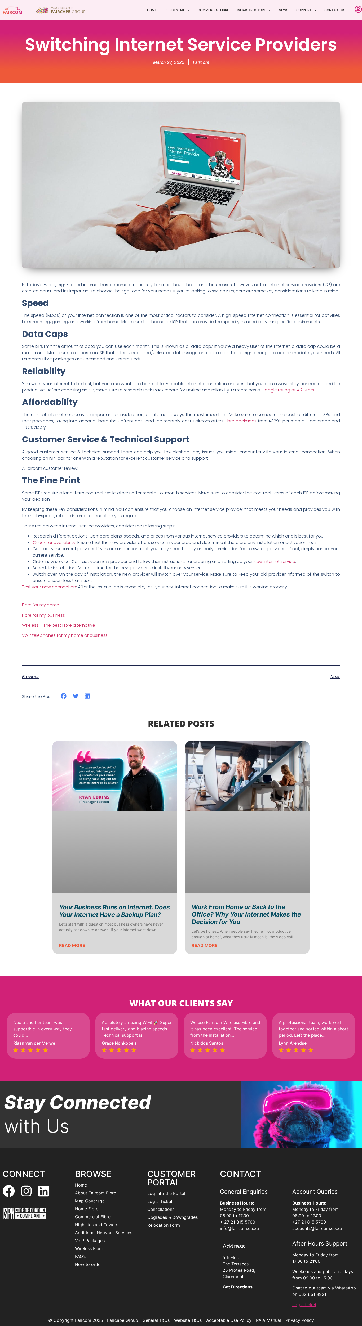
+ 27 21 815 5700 (237, 1222)
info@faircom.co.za (239, 1228)
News (283, 10)
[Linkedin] (44, 1191)
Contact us (334, 10)
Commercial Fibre (213, 10)
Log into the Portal (166, 1193)
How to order (88, 1264)
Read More (72, 945)
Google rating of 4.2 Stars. (288, 390)
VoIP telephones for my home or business (65, 635)
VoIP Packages (90, 1240)
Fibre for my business (43, 615)
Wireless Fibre (89, 1248)
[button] (64, 696)
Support (304, 10)
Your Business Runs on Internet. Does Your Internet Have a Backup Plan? (114, 911)
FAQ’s (80, 1256)
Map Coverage (90, 1200)
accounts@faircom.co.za (317, 1228)
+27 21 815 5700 (309, 1222)
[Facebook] (9, 1191)
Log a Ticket (160, 1201)
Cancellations (160, 1209)
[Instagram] (26, 1191)
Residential (175, 10)
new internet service (274, 561)
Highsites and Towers (96, 1224)
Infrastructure (251, 10)
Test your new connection (49, 587)
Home (152, 10)
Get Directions (238, 1286)
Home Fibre (86, 1208)
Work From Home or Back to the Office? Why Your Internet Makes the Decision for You (246, 914)
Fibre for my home (40, 605)
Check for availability (54, 542)
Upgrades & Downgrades (172, 1217)
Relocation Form (163, 1225)
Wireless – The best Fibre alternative (58, 625)
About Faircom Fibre (95, 1193)
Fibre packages (241, 421)
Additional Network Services (103, 1232)
